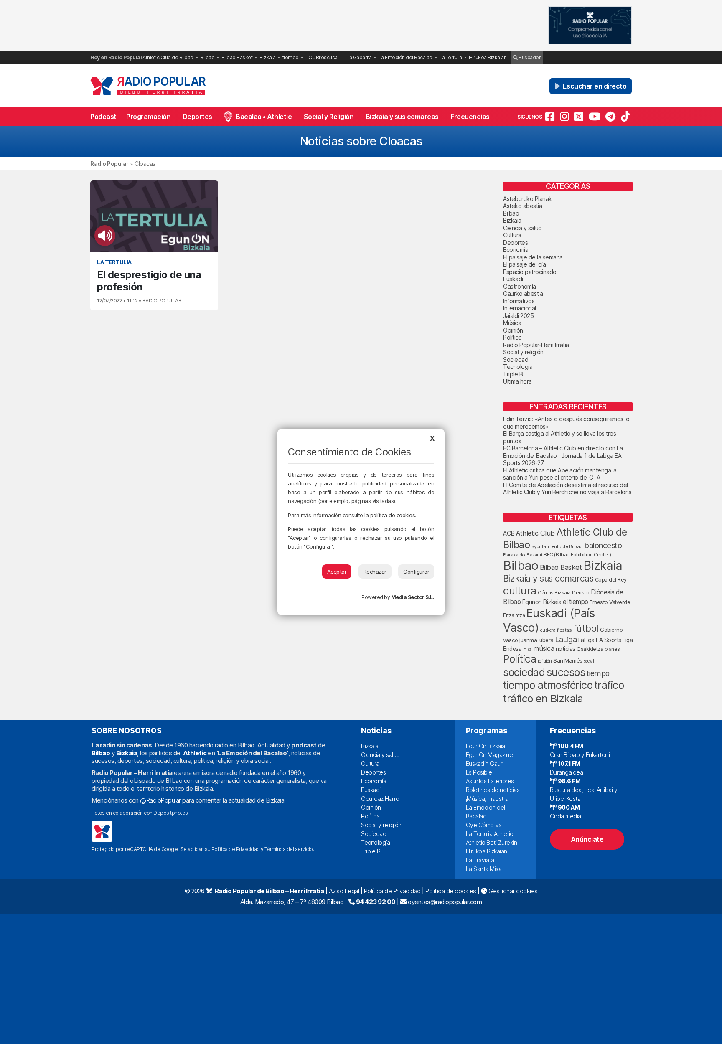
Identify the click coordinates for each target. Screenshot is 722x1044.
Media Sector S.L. (413, 597)
